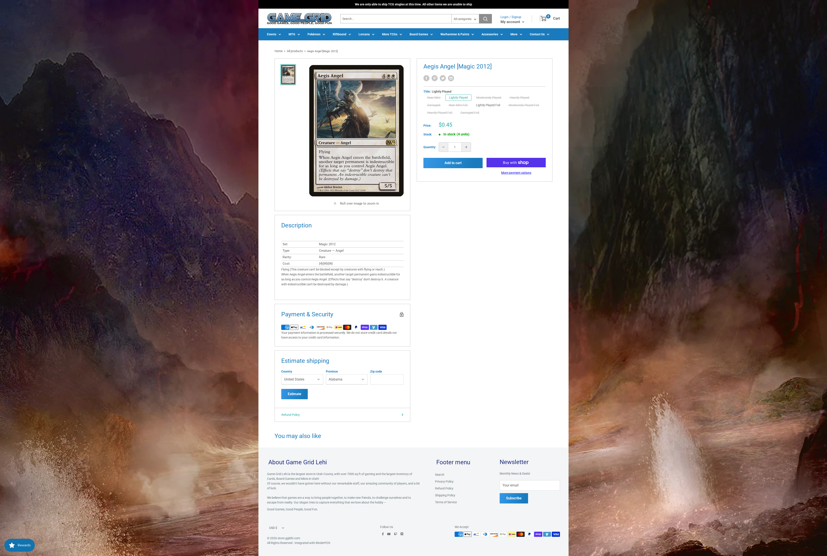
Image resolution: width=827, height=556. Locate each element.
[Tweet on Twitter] (443, 78)
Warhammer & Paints (454, 34)
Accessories (490, 34)
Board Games (419, 34)
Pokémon (314, 34)
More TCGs (389, 34)
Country (286, 371)
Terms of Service (446, 502)
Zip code (376, 371)
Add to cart (453, 163)
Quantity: (429, 147)
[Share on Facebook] (426, 78)
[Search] (485, 18)
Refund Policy (290, 414)
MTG (292, 34)
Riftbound (339, 34)
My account (511, 22)
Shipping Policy (445, 495)
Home (279, 51)
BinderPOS (323, 543)
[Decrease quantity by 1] (443, 147)
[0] (543, 18)
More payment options (516, 172)
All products (295, 51)
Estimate (294, 394)
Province (332, 371)
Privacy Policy (444, 481)
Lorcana (364, 34)
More (514, 34)
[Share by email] (451, 78)
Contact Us (537, 34)
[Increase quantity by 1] (466, 147)
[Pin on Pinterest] (435, 78)
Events (271, 34)
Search (439, 474)
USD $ (273, 528)
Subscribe (514, 498)
